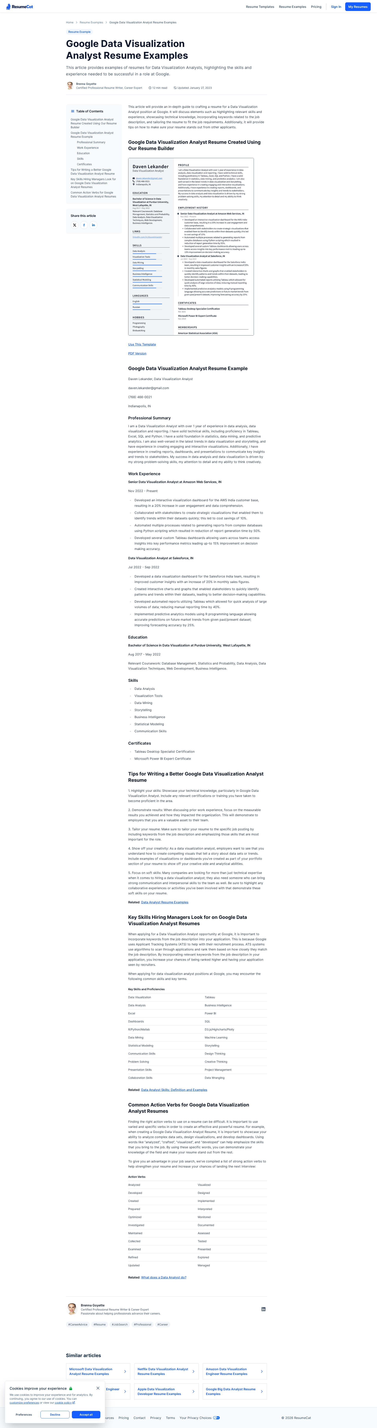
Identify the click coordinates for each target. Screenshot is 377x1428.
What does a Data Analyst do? (163, 1277)
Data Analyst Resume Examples (164, 902)
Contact (139, 1418)
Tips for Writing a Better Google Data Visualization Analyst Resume (93, 171)
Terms (170, 1418)
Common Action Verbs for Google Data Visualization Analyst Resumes (93, 194)
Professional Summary (91, 142)
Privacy (155, 1418)
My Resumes (358, 7)
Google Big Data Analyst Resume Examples (230, 1391)
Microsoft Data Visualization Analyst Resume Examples (90, 1371)
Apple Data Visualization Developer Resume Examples (159, 1391)
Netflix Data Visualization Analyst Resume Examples (163, 1371)
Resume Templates (260, 7)
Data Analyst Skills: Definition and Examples (174, 1090)
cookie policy (63, 1402)
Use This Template (142, 344)
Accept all (86, 1414)
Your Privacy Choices (195, 1418)
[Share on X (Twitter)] (75, 225)
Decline (55, 1414)
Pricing (316, 7)
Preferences (24, 1414)
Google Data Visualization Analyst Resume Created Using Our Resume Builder (94, 123)
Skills (80, 158)
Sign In (336, 7)
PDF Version (137, 353)
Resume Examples (292, 7)
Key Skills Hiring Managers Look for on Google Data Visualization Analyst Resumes (93, 183)
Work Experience (88, 147)
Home (69, 22)
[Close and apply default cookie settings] (98, 1388)
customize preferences (24, 1402)
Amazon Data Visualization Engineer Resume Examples (226, 1371)
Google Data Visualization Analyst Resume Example (92, 134)
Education (83, 153)
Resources (106, 1418)
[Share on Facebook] (84, 225)
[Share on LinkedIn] (93, 225)
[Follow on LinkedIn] (263, 1309)
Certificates (84, 164)
